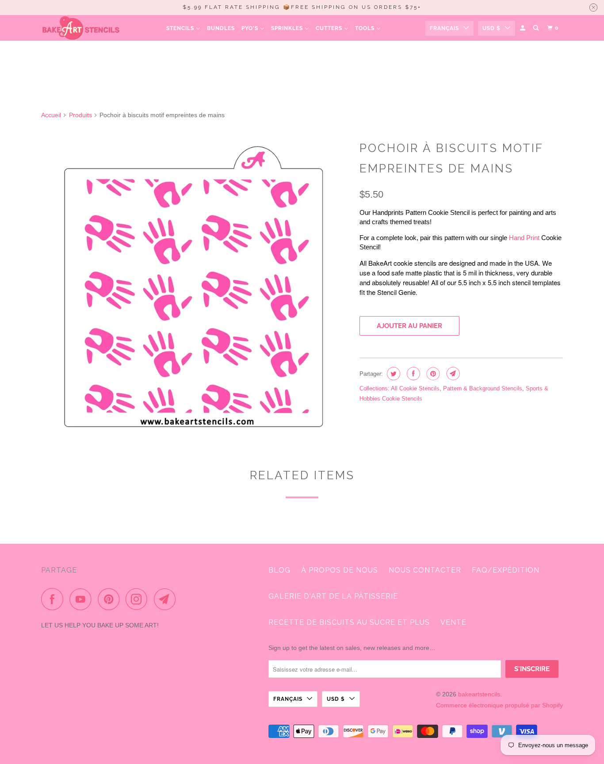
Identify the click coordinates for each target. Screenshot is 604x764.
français (444, 28)
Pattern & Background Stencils (482, 388)
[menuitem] (183, 28)
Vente (453, 622)
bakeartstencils (479, 694)
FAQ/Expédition (505, 570)
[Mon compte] (523, 28)
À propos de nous (339, 570)
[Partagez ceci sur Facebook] (412, 373)
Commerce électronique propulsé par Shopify (499, 705)
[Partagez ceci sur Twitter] (392, 373)
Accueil (51, 114)
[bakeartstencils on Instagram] (139, 599)
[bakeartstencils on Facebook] (54, 599)
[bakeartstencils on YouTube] (82, 599)
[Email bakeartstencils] (167, 599)
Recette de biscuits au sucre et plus (349, 622)
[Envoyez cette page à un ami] (452, 373)
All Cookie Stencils (415, 388)
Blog (279, 570)
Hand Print (524, 237)
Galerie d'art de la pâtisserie (333, 596)
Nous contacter (425, 570)
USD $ (491, 28)
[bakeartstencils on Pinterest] (111, 599)
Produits (80, 114)
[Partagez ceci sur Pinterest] (432, 373)
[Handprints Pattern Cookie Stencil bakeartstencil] (195, 288)
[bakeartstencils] (81, 28)
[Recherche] (536, 28)
